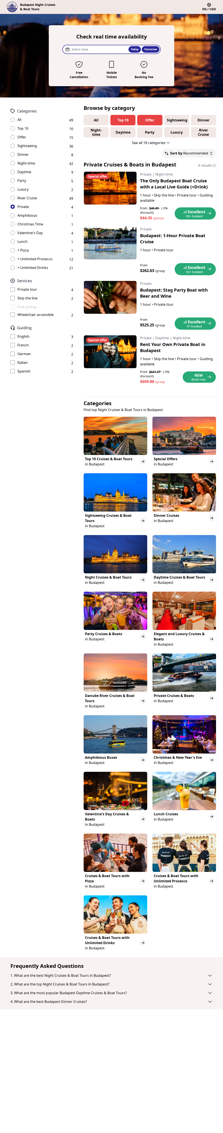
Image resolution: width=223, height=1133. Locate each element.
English (23, 336)
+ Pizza (23, 250)
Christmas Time (30, 224)
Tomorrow (150, 49)
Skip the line (27, 298)
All (19, 119)
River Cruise (27, 198)
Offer (21, 137)
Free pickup (27, 306)
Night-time (26, 163)
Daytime (24, 172)
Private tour (27, 289)
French (23, 345)
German (24, 353)
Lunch (22, 241)
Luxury (23, 189)
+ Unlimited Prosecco (34, 259)
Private (23, 206)
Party (21, 180)
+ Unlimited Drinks (32, 267)
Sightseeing (27, 145)
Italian (22, 362)
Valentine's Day (30, 232)
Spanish (23, 371)
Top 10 (22, 128)
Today (135, 49)
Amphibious (27, 215)
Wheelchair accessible (35, 314)
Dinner (23, 154)
